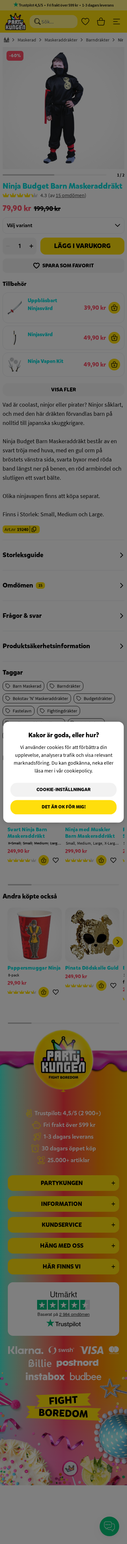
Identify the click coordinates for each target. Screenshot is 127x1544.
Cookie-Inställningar (63, 790)
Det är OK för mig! (64, 807)
